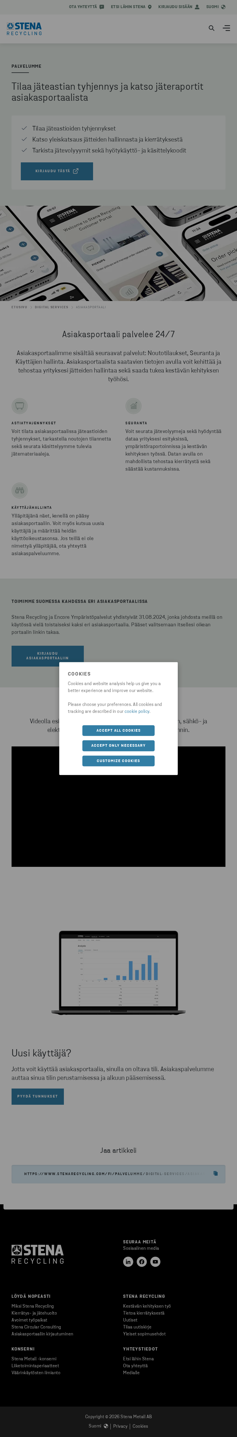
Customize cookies (118, 761)
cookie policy (137, 711)
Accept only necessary (118, 746)
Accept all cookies (119, 730)
